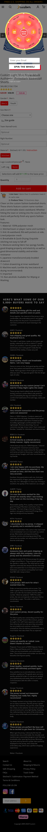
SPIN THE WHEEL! (24, 66)
